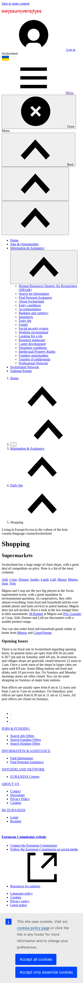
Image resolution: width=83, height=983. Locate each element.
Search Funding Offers (25, 740)
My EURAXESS (13, 810)
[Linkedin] (10, 721)
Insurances (26, 317)
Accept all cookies (36, 959)
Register (15, 821)
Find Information (21, 758)
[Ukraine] (5, 60)
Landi (45, 579)
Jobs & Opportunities (24, 244)
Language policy (21, 893)
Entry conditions (30, 305)
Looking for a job (30, 336)
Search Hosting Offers (25, 743)
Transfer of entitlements (34, 359)
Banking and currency (34, 313)
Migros (72, 579)
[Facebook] (10, 713)
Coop (13, 579)
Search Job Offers (22, 736)
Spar (5, 583)
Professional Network (33, 363)
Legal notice (18, 905)
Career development (32, 344)
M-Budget (36, 614)
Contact (15, 791)
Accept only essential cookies (46, 972)
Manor (61, 579)
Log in (70, 49)
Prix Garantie (72, 614)
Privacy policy (20, 901)
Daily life (25, 321)
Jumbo (34, 579)
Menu (69, 93)
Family (23, 324)
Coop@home (42, 633)
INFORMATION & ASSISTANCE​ (26, 751)
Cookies (15, 803)
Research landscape (32, 340)
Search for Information (34, 294)
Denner (23, 579)
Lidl (53, 579)
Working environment (33, 332)
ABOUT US (10, 784)
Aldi (5, 579)
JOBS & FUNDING (16, 728)
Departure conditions (33, 348)
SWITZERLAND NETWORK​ (23, 769)
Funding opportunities (33, 355)
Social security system (33, 328)
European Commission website (24, 837)
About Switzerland (31, 301)
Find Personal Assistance (35, 297)
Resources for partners (25, 886)
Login (14, 817)
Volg (12, 583)
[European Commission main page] (21, 16)
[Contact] (10, 717)
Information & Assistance (27, 248)
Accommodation (30, 309)
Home (14, 240)
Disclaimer (17, 795)
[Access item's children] (43, 267)
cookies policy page (33, 928)
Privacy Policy (20, 799)
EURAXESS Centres (24, 776)
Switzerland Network (24, 367)
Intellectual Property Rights (37, 351)
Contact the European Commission (33, 845)
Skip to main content (15, 3)
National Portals (21, 371)
